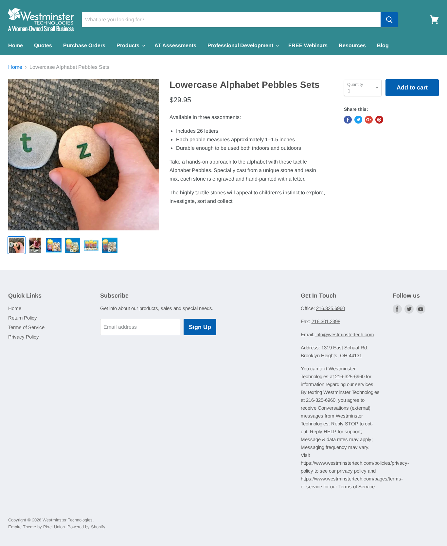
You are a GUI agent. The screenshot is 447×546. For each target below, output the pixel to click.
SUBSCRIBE (223, 292)
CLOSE (224, 318)
